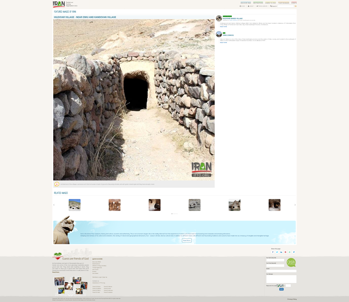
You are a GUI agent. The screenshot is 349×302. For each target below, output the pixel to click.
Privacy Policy (292, 299)
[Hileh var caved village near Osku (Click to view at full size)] (75, 205)
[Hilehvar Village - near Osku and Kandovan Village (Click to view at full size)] (155, 205)
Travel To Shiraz (96, 286)
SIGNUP (251, 6)
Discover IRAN (96, 262)
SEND (281, 289)
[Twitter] (277, 252)
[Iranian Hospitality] (70, 259)
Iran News (95, 273)
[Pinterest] (285, 252)
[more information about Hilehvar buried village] (219, 18)
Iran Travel (91, 298)
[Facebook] (272, 252)
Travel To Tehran (108, 286)
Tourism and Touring (100, 298)
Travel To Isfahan (96, 288)
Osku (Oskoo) (233, 20)
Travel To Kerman (108, 290)
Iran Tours (95, 269)
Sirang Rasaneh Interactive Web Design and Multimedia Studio (79, 300)
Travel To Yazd (96, 292)
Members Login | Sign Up (99, 277)
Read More (186, 240)
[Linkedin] (281, 252)
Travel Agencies (97, 267)
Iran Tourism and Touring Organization (72, 298)
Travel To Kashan (108, 292)
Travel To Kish (107, 288)
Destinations (96, 263)
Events (94, 271)
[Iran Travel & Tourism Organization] (65, 4)
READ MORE (223, 26)
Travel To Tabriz (96, 290)
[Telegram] (293, 252)
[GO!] (296, 6)
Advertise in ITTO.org (98, 283)
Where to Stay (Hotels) (99, 265)
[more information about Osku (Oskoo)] (219, 34)
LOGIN (243, 6)
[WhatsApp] (289, 252)
